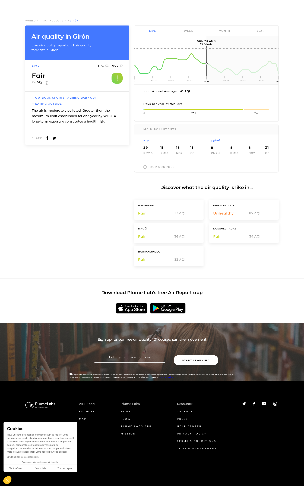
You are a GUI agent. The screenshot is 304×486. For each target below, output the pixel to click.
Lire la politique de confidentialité (23, 457)
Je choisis (40, 468)
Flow (126, 418)
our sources (162, 167)
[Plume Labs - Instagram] (275, 405)
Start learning (196, 360)
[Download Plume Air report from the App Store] (131, 308)
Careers (185, 411)
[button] (7, 480)
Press (182, 418)
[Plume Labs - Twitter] (244, 404)
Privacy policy (191, 433)
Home (126, 411)
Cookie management (197, 448)
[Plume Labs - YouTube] (264, 405)
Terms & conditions (196, 441)
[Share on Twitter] (54, 139)
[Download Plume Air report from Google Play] (167, 308)
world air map (37, 20)
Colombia (59, 20)
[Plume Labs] (40, 405)
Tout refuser (16, 468)
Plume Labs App (136, 426)
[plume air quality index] (46, 84)
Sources (87, 411)
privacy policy (166, 377)
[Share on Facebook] (47, 139)
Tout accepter (65, 468)
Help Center (189, 426)
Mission (128, 433)
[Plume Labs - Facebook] (254, 405)
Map (83, 418)
